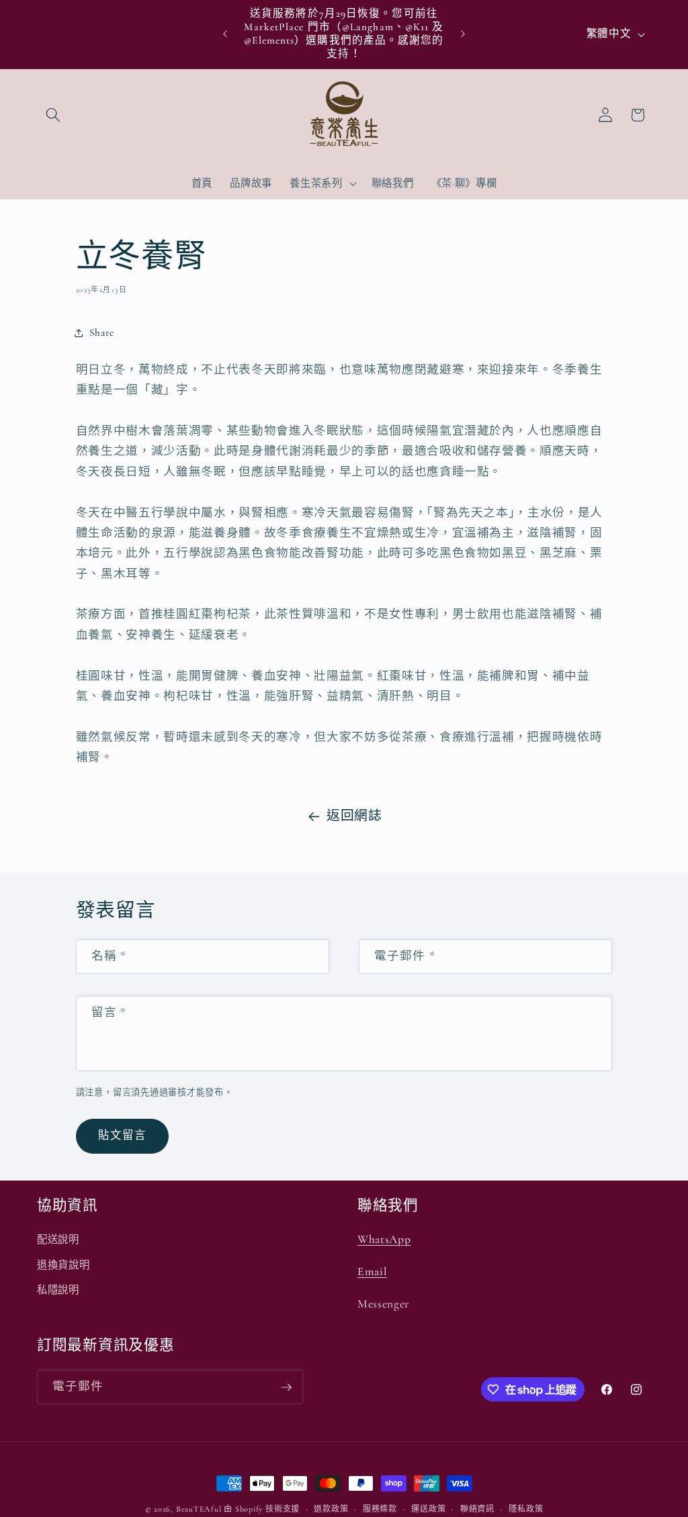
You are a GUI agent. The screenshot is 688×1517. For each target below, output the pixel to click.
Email (372, 1272)
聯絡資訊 (477, 1509)
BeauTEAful (199, 1509)
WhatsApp (384, 1239)
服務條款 (380, 1509)
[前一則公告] (225, 34)
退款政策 (331, 1509)
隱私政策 (526, 1509)
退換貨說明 (63, 1265)
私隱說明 (58, 1290)
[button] (53, 115)
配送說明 (58, 1240)
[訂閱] (286, 1387)
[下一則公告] (463, 34)
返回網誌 (354, 816)
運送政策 (428, 1509)
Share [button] (101, 332)
